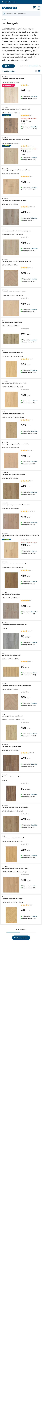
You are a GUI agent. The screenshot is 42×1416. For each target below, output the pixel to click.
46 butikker (34, 431)
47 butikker (34, 249)
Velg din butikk (10, 2)
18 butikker (34, 612)
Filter (9, 66)
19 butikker (34, 127)
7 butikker (34, 157)
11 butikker (34, 188)
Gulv (5, 19)
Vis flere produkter (21, 938)
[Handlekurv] (34, 7)
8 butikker (34, 370)
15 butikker (34, 522)
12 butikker (34, 492)
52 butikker (34, 96)
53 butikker (34, 218)
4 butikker (34, 673)
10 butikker (34, 462)
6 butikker (34, 279)
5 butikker (34, 340)
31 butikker (34, 795)
